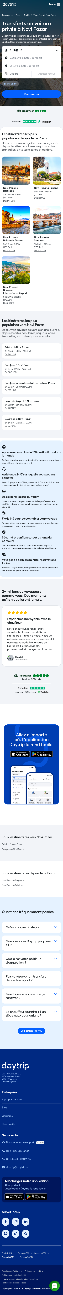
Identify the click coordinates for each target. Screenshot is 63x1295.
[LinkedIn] (25, 1222)
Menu (52, 4)
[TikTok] (15, 1234)
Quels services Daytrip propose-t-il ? (28, 943)
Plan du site (8, 1124)
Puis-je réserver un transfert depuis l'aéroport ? (26, 978)
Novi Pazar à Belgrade (13, 880)
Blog (4, 1107)
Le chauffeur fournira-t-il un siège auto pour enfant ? (26, 1013)
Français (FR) (8, 1257)
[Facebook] (5, 1222)
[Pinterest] (5, 1234)
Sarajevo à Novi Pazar (13, 849)
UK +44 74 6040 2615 (18, 1159)
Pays (18, 15)
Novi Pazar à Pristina (12, 885)
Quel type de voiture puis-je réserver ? (25, 996)
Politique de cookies (34, 1271)
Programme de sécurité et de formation (20, 1279)
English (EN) (7, 1253)
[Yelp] (25, 1234)
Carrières (7, 1116)
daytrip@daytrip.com (18, 1167)
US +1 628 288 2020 (17, 1151)
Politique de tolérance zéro (14, 1283)
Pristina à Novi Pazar (12, 844)
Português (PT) (26, 1257)
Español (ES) (23, 1253)
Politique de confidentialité (14, 1275)
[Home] (9, 4)
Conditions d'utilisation (12, 1271)
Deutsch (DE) (40, 1253)
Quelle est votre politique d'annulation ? (23, 960)
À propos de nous (12, 1099)
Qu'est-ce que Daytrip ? (22, 927)
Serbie (27, 15)
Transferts (7, 15)
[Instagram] (15, 1222)
